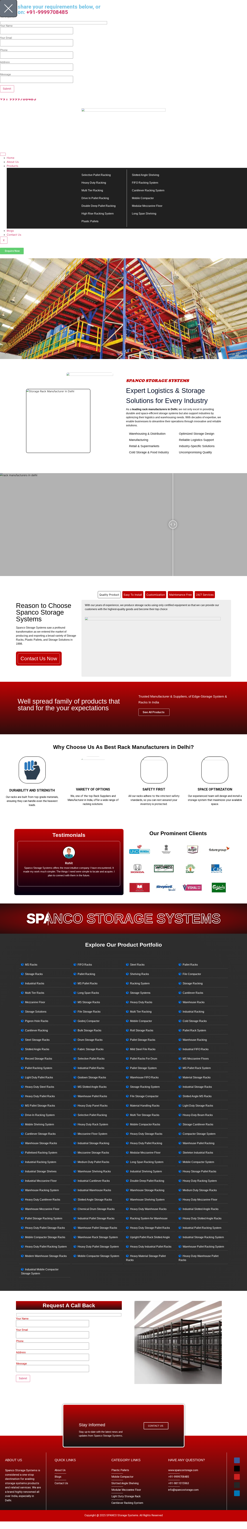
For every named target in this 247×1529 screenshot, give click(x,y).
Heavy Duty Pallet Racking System (46, 1246)
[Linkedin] (237, 1493)
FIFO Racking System (145, 182)
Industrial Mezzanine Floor (41, 1180)
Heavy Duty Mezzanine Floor (200, 1199)
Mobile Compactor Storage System (98, 1256)
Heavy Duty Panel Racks (93, 1105)
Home (10, 157)
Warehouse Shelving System (147, 1199)
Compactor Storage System (199, 1133)
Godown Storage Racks (92, 1077)
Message (21, 1363)
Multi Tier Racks (34, 992)
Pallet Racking (86, 974)
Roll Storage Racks (141, 1030)
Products (12, 166)
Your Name (22, 1318)
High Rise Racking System (97, 213)
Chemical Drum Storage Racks (96, 1209)
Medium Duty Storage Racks (200, 1190)
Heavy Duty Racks (141, 1002)
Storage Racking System (145, 1086)
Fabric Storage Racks (91, 1049)
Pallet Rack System (194, 1030)
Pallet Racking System (38, 1068)
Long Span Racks (88, 992)
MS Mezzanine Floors (196, 1058)
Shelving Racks (139, 974)
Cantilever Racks (193, 992)
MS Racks (31, 964)
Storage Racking (193, 983)
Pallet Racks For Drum (143, 1058)
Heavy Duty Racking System (200, 1180)
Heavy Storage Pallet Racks (199, 1171)
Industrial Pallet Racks (91, 1068)
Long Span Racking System (146, 1162)
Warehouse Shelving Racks (94, 1171)
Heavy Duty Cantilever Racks (42, 1199)
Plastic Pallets (89, 221)
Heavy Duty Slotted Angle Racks (202, 1218)
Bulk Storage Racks (89, 1030)
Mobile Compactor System (198, 1162)
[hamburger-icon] (3, 154)
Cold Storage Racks (195, 1021)
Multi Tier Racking (92, 190)
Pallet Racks (190, 964)
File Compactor (192, 974)
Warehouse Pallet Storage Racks (97, 1227)
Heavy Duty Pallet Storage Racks (45, 1227)
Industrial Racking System (40, 1162)
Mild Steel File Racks (142, 1049)
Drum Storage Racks (90, 1039)
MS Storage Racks (89, 1002)
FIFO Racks (85, 964)
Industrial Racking (193, 1011)
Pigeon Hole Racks (36, 1021)
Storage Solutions (35, 1011)
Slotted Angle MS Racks (197, 1096)
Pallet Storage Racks (142, 1039)
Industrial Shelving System (146, 1171)
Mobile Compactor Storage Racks (45, 1237)
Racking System (140, 983)
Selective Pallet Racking (96, 175)
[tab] (109, 594)
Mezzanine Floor (35, 1002)
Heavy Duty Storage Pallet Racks (150, 1227)
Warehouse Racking (195, 1039)
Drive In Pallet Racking (95, 198)
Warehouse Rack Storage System (98, 1237)
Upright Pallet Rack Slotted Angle (150, 1237)
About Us (13, 161)
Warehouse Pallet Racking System (203, 1246)
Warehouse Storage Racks (41, 1143)
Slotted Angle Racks (37, 1049)
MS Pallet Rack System (197, 1068)
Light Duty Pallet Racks (39, 1077)
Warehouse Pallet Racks (92, 1096)
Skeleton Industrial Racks (198, 1152)
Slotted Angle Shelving (145, 175)
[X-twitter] (237, 1468)
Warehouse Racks (193, 1002)
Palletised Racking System (41, 1152)
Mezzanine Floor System (92, 1133)
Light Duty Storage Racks (198, 1105)
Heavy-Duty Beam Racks (198, 1115)
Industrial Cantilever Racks (94, 1180)
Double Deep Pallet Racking (98, 205)
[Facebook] (237, 1460)
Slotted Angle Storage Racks (95, 1199)
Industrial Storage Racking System (203, 1237)
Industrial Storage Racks (197, 1086)
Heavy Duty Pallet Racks (40, 1096)
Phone (20, 1341)
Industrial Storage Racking (93, 1143)
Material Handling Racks (144, 1105)
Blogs (10, 230)
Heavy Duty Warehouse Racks (148, 1209)
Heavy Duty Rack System (93, 1124)
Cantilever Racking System (148, 190)
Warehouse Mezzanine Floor (42, 1209)
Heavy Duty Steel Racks (39, 1086)
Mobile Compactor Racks (145, 1124)
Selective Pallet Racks (91, 1058)
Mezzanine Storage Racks (93, 1152)
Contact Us (14, 234)
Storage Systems (140, 992)
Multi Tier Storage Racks (144, 1115)
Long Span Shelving (144, 213)
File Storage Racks (89, 1011)
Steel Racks (137, 964)
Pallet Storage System (143, 1068)
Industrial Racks (34, 983)
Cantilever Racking (36, 1030)
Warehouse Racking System (42, 1190)
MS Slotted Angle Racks (92, 1086)
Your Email (22, 1330)
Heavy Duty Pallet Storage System (98, 1246)
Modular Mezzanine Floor (147, 205)
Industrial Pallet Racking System (202, 1227)
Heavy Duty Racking (93, 182)
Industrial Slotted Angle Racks (200, 1209)
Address (21, 1352)
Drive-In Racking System (40, 1115)
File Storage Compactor (144, 1096)
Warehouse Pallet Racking (198, 1143)
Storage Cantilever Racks (198, 1124)
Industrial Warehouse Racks (94, 1190)
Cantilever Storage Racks (40, 1133)
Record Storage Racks (38, 1058)
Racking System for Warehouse (149, 1218)
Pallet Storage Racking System (43, 1218)
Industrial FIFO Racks (196, 1049)
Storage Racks (34, 974)
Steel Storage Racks (37, 1039)
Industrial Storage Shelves (40, 1171)
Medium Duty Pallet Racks (93, 1162)
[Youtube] (237, 1477)
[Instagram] (237, 1485)
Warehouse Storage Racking (147, 1190)
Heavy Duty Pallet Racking (146, 1143)
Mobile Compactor (143, 198)
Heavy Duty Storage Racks (146, 1133)
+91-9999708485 (47, 12)
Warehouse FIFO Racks (144, 1077)
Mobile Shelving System (39, 1124)
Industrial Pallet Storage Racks (96, 1218)
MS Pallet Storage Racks (40, 1105)
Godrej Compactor (88, 1021)
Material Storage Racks (197, 1077)
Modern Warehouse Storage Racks (46, 1256)
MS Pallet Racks (87, 983)
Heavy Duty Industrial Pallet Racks (150, 1246)
